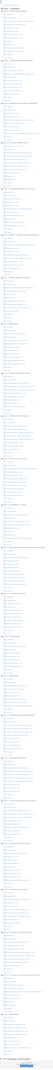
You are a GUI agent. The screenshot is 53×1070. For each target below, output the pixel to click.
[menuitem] (1, 3)
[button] (1, 1)
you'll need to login (32, 1064)
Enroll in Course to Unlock (26, 1066)
